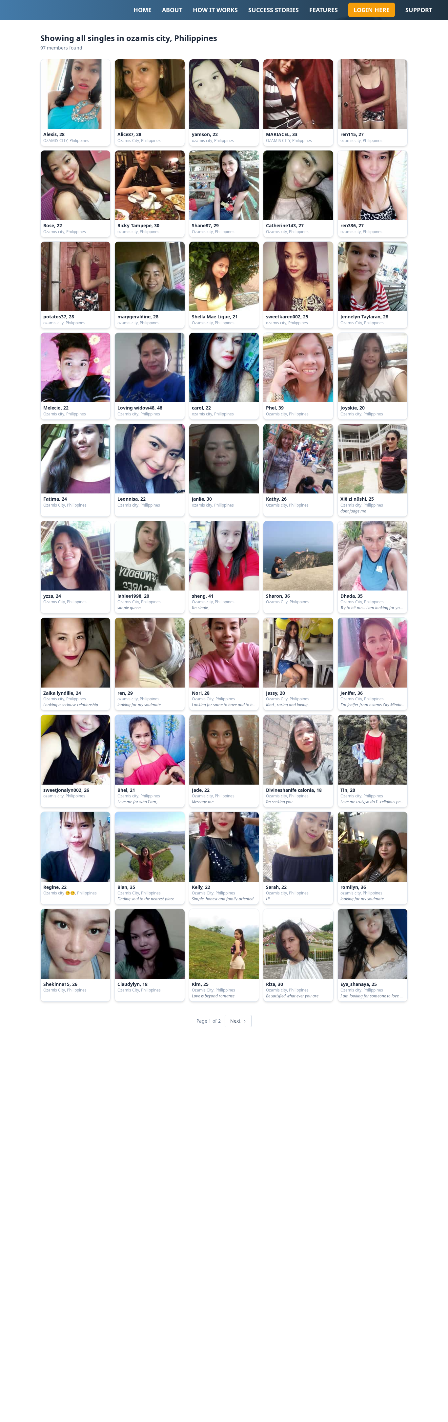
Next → (238, 1021)
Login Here (372, 10)
